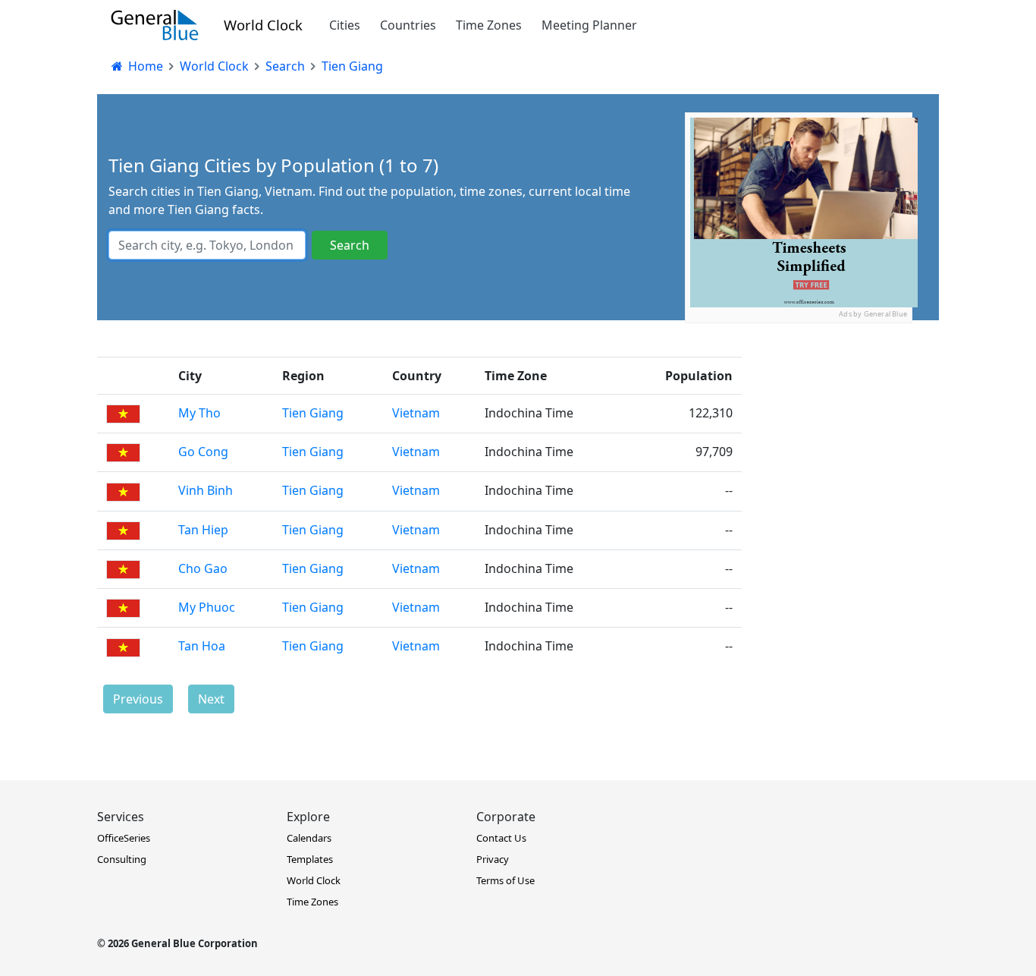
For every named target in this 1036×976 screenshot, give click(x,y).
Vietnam (416, 413)
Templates (310, 859)
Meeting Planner (589, 25)
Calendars (309, 838)
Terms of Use (505, 880)
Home (144, 66)
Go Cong (203, 451)
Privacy (492, 859)
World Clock (263, 24)
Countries (408, 25)
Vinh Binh (205, 490)
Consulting (121, 859)
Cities (344, 25)
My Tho (199, 413)
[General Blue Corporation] (154, 25)
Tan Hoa (201, 646)
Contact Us (501, 838)
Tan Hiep (203, 529)
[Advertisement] (798, 418)
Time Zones (489, 25)
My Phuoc (206, 607)
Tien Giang (313, 413)
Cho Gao (203, 568)
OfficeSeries (123, 838)
